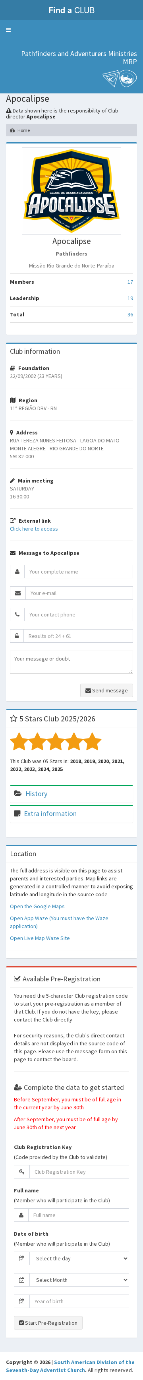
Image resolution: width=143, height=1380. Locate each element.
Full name (26, 1190)
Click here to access (34, 528)
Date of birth (31, 1233)
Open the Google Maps (37, 906)
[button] (8, 30)
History (36, 793)
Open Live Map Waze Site (40, 938)
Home (23, 130)
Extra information (50, 813)
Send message (109, 690)
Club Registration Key (43, 1147)
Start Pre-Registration (50, 1322)
